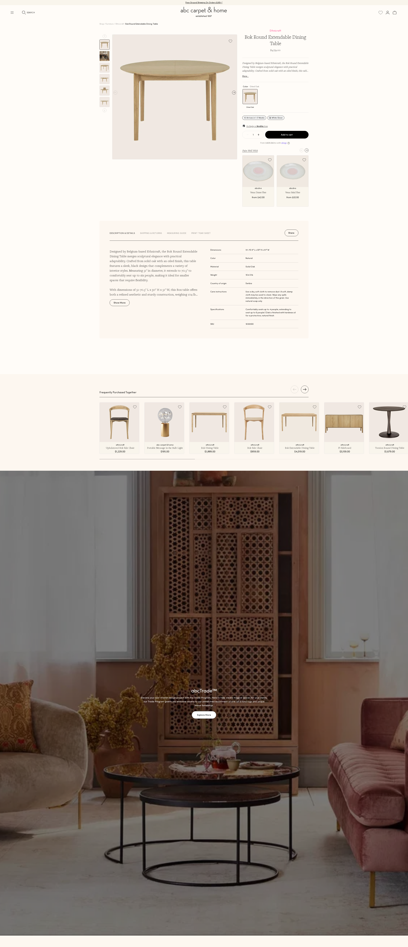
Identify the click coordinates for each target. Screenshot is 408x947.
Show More (120, 302)
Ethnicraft (120, 24)
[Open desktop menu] (12, 13)
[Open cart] (394, 12)
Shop (101, 24)
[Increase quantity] (258, 134)
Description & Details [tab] (122, 233)
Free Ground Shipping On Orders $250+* (204, 2)
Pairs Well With (250, 150)
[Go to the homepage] (204, 15)
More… (245, 76)
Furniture (110, 24)
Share (291, 232)
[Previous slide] (104, 36)
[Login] (387, 12)
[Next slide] (104, 110)
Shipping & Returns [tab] (151, 233)
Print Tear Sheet (201, 233)
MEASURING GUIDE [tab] (176, 233)
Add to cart (287, 134)
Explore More (204, 714)
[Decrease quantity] (248, 134)
